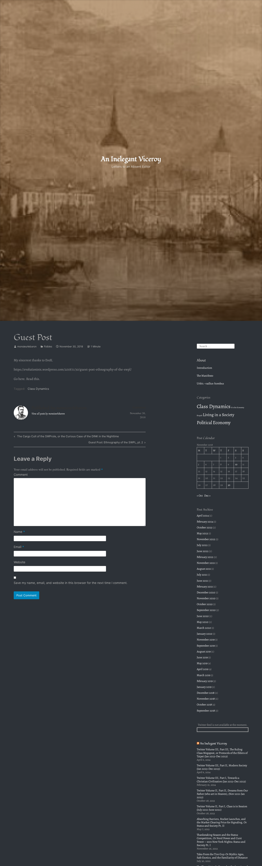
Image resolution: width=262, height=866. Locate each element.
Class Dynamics (38, 388)
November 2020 (206, 598)
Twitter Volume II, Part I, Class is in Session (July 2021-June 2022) (222, 808)
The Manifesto (205, 376)
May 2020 (202, 622)
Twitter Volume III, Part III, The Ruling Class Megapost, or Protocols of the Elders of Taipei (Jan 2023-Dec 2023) (222, 752)
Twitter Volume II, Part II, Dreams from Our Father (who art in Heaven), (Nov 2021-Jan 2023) (222, 794)
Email (19, 547)
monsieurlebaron (27, 346)
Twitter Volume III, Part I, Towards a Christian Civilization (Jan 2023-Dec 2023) (221, 779)
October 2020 (205, 604)
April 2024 (203, 516)
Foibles (48, 346)
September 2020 (206, 610)
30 (229, 485)
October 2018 (204, 705)
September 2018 (206, 711)
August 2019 (204, 652)
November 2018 (206, 699)
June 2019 (202, 657)
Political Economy (214, 422)
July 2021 (202, 575)
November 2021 (206, 563)
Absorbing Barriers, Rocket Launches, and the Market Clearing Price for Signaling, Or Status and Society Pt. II (222, 822)
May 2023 (202, 533)
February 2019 (205, 681)
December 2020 (206, 592)
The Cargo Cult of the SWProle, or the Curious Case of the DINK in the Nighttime (67, 437)
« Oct (200, 496)
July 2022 (202, 545)
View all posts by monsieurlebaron (48, 413)
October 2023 (204, 527)
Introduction (204, 368)
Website (19, 562)
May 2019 (202, 663)
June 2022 (203, 551)
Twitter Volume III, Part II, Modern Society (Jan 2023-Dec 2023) (222, 767)
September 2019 (206, 646)
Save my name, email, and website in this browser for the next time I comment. (70, 583)
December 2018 (205, 693)
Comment (21, 474)
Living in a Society (218, 415)
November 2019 (206, 640)
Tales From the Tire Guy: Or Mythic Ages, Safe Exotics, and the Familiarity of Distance (222, 856)
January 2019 (204, 687)
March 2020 (204, 628)
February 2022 (205, 557)
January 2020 (204, 634)
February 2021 (205, 587)
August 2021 (204, 569)
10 (236, 464)
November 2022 (206, 539)
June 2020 (203, 616)
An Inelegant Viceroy (131, 159)
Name (19, 532)
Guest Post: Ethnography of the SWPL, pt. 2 (115, 443)
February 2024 (205, 522)
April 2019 (202, 669)
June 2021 (202, 581)
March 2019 (203, 675)
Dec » (207, 496)
